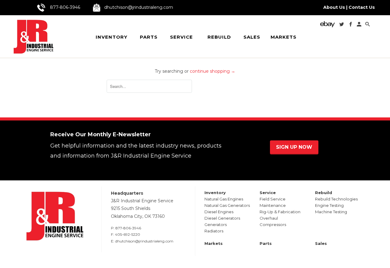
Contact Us (362, 7)
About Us (334, 7)
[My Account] (359, 25)
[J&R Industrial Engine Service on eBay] (328, 26)
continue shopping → (212, 71)
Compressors (273, 224)
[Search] (368, 25)
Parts (149, 37)
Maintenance (273, 205)
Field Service (272, 199)
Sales (251, 37)
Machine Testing (331, 211)
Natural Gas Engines (223, 199)
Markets (283, 37)
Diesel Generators (222, 218)
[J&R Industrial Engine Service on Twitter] (342, 25)
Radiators (213, 230)
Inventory (111, 37)
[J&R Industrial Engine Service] (33, 36)
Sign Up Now (294, 147)
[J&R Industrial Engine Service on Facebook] (351, 25)
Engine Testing (329, 205)
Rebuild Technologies (336, 199)
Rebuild (219, 37)
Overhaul (269, 218)
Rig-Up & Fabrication (280, 211)
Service (181, 37)
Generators (215, 224)
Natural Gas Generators (227, 205)
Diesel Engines (218, 211)
